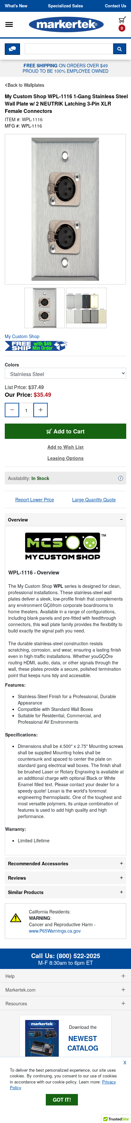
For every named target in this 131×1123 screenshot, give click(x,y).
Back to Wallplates (26, 85)
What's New (16, 6)
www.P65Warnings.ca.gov (55, 930)
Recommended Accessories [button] (38, 863)
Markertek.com (20, 989)
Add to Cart (73, 431)
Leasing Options (65, 458)
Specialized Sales (65, 6)
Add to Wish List (65, 447)
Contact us (115, 6)
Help (10, 976)
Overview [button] (18, 519)
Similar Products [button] (26, 892)
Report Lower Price (34, 499)
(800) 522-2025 (78, 955)
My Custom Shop (22, 336)
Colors (12, 364)
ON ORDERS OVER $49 (65, 68)
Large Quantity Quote (94, 499)
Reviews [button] (17, 878)
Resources (16, 1003)
